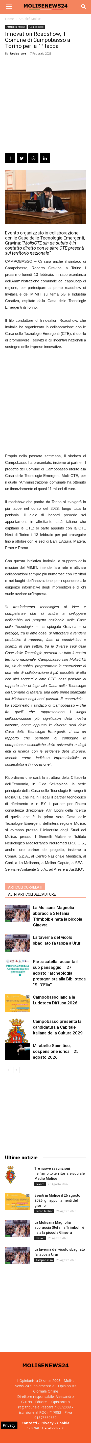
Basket (40, 1238)
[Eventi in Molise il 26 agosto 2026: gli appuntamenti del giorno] (17, 1201)
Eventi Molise (44, 1211)
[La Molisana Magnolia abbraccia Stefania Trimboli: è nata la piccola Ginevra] (17, 913)
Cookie (63, 1423)
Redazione (18, 53)
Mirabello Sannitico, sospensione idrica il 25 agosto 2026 (56, 1051)
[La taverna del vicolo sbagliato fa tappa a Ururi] (17, 943)
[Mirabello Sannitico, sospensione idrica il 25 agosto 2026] (17, 1051)
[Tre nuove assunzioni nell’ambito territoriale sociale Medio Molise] (10, 1175)
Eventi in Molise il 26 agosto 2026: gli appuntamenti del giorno (57, 1200)
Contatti (29, 1423)
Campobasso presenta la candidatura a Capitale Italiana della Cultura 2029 (58, 1027)
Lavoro (40, 1184)
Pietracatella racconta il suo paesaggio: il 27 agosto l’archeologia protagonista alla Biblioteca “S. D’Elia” (59, 973)
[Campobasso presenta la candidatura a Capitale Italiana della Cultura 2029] (17, 1038)
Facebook (50, 1428)
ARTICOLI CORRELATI (25, 887)
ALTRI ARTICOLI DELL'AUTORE (32, 894)
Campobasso (36, 27)
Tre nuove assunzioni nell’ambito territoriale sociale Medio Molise (59, 1173)
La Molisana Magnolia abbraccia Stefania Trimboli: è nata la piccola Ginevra (59, 1227)
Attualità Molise (30, 19)
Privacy (47, 1423)
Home (9, 19)
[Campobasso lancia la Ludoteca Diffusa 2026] (17, 1003)
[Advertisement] (45, 105)
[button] (84, 7)
